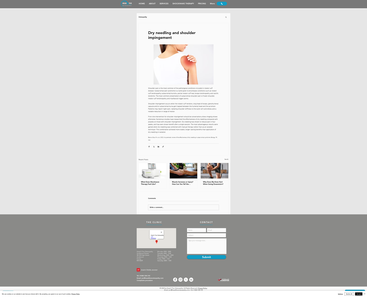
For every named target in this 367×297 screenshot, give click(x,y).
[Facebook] (175, 280)
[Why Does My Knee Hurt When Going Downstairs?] (214, 170)
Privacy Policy (202, 288)
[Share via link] (163, 146)
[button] (226, 17)
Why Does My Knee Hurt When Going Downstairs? (213, 183)
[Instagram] (180, 280)
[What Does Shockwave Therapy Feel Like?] (152, 170)
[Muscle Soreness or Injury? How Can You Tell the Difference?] (183, 170)
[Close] (365, 293)
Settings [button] (340, 294)
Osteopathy (143, 17)
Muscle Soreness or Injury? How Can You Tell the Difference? (182, 183)
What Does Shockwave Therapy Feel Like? (150, 183)
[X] (186, 280)
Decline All (349, 294)
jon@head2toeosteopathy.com (179, 290)
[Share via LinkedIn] (158, 146)
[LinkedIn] (191, 280)
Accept (359, 294)
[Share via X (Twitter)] (154, 146)
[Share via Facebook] (149, 146)
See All (226, 159)
